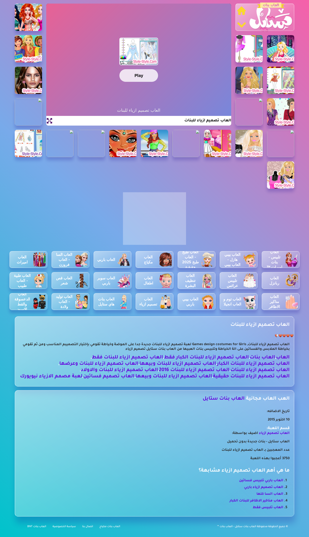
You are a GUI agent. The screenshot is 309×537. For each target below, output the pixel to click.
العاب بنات (262, 357)
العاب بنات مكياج (109, 526)
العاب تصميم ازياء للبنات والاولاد (119, 370)
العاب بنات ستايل (224, 399)
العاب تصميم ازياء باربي (263, 487)
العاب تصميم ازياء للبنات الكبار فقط (206, 357)
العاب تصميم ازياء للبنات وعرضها (99, 364)
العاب (283, 357)
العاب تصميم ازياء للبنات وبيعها (177, 364)
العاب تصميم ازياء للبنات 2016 (194, 370)
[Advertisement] (154, 221)
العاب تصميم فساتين (109, 376)
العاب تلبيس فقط (268, 507)
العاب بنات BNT (36, 526)
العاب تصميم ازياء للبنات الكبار (253, 364)
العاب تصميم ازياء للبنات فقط (127, 357)
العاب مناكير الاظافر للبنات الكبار (256, 501)
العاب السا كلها (269, 494)
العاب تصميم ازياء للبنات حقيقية (251, 376)
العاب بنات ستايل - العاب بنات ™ (237, 526)
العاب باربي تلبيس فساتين (261, 481)
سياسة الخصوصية (64, 526)
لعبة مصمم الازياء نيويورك (51, 376)
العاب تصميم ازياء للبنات (260, 370)
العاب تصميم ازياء (274, 433)
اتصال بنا (87, 526)
